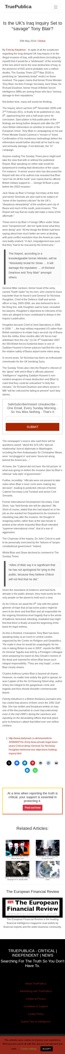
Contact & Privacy (36, 998)
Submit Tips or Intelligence (35, 1021)
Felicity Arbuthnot (15, 49)
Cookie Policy (36, 1014)
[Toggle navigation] (55, 7)
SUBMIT (32, 427)
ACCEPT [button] (46, 1049)
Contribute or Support (36, 1006)
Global (41, 41)
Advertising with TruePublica (36, 991)
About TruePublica (35, 983)
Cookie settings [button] (29, 1048)
